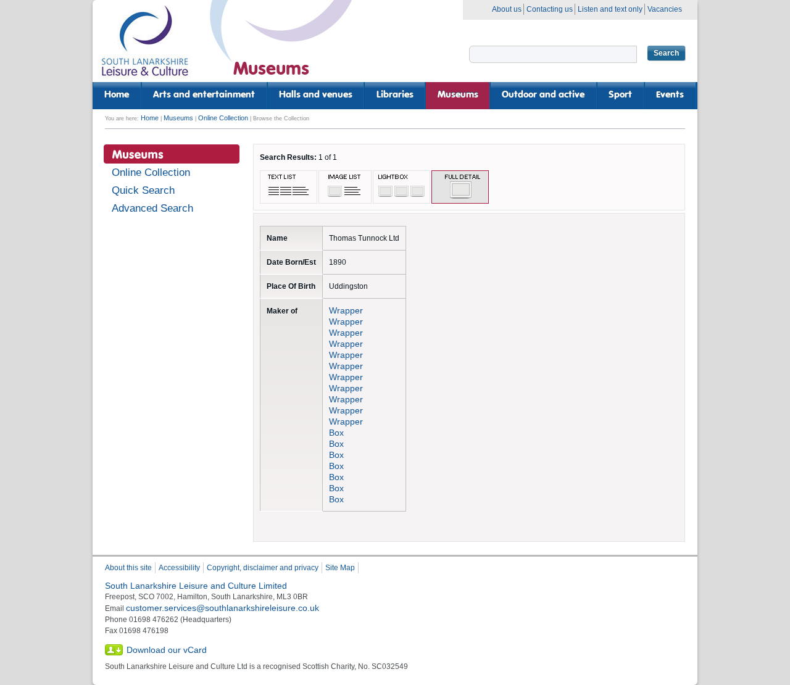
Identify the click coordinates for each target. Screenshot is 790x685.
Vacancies (664, 9)
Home (116, 95)
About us (507, 9)
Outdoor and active (543, 95)
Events (670, 95)
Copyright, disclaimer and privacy (262, 567)
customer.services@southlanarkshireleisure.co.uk (222, 608)
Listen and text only (610, 9)
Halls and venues (315, 95)
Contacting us (549, 9)
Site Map (340, 567)
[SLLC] (145, 47)
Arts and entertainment (204, 95)
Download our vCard (167, 650)
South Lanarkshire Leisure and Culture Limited (196, 586)
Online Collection (223, 118)
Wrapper (346, 310)
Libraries (395, 95)
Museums (458, 95)
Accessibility (179, 567)
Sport (620, 95)
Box (336, 433)
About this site (128, 567)
